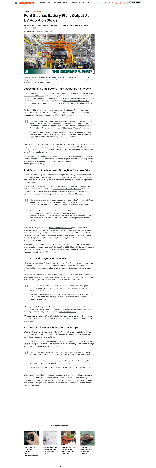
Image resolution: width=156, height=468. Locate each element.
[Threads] (113, 3)
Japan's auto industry (67, 312)
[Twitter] (109, 3)
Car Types (76, 3)
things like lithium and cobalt (60, 228)
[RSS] (124, 3)
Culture (27, 11)
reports (44, 277)
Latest (42, 3)
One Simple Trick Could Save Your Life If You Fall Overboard (86, 450)
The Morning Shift (38, 11)
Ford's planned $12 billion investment (39, 159)
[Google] (120, 3)
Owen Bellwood (30, 31)
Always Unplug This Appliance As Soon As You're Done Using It (50, 450)
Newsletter (135, 3)
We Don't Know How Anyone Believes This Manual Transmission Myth (31, 451)
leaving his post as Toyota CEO (40, 263)
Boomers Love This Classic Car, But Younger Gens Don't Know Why (68, 450)
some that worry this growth (47, 378)
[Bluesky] (101, 3)
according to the (67, 189)
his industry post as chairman (35, 265)
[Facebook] (97, 3)
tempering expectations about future (38, 98)
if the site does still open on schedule (48, 147)
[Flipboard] (105, 3)
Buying (86, 3)
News (49, 3)
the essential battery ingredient (39, 249)
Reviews (57, 3)
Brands (66, 3)
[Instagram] (116, 3)
